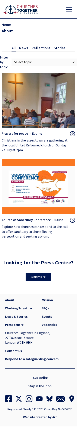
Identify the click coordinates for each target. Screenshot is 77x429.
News (23, 48)
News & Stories (16, 316)
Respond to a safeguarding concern (32, 359)
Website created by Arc (40, 417)
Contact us (13, 351)
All (14, 48)
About (10, 300)
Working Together (18, 308)
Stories (59, 48)
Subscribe (40, 377)
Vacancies (49, 324)
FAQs (45, 308)
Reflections (41, 48)
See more (38, 276)
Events (47, 316)
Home (6, 24)
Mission (47, 300)
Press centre (14, 324)
